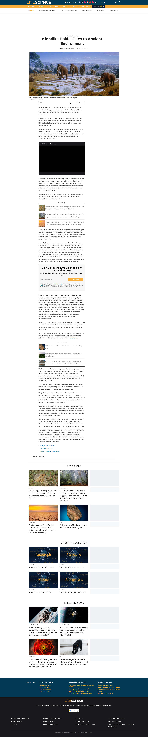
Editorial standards (50, 724)
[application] (62, 159)
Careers (14, 724)
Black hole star (100, 10)
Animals (34, 6)
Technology (80, 6)
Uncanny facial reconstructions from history (80, 693)
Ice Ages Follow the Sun (47, 445)
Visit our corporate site (103, 705)
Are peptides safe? (86, 10)
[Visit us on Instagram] (85, 2)
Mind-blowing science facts (105, 693)
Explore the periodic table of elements (79, 691)
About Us (79, 718)
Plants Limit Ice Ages (46, 448)
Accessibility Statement (20, 718)
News (88, 48)
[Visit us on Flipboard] (90, 2)
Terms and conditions (116, 718)
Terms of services (58, 284)
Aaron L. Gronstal (65, 48)
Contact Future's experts (52, 718)
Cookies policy (49, 721)
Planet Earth (65, 6)
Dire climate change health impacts (46, 10)
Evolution (78, 36)
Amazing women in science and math (79, 689)
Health (50, 6)
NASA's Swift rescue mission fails (69, 10)
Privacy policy (16, 721)
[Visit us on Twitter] (82, 2)
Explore (88, 6)
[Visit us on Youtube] (87, 2)
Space (73, 6)
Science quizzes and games (105, 685)
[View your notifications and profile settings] (115, 2)
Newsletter (81, 102)
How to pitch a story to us (86, 724)
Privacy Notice (43, 285)
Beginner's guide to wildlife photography (109, 687)
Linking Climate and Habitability (49, 451)
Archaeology (42, 6)
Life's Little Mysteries (45, 685)
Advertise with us (82, 721)
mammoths (73, 338)
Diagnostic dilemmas (45, 689)
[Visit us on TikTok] (93, 2)
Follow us (74, 102)
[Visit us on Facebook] (80, 2)
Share (42, 102)
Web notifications (114, 721)
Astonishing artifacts (45, 692)
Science (57, 6)
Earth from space (44, 687)
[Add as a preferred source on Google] (74, 710)
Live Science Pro (114, 10)
